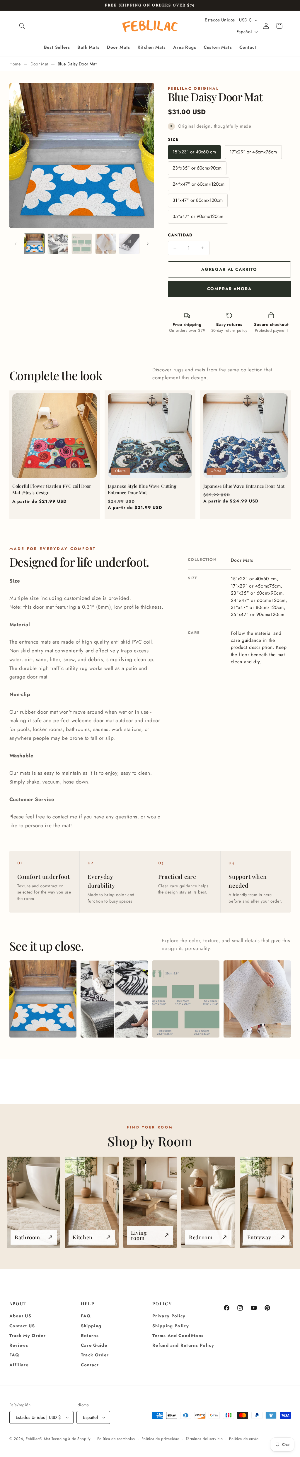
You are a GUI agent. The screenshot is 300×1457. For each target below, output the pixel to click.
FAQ (14, 1355)
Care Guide (94, 1345)
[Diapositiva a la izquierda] (15, 243)
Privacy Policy (169, 1316)
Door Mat (39, 64)
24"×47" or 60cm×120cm (198, 184)
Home (15, 64)
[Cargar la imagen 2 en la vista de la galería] (57, 243)
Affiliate (19, 1365)
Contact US (22, 1326)
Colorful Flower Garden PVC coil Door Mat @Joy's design (51, 489)
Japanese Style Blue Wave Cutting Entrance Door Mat (142, 489)
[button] (22, 26)
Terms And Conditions (178, 1335)
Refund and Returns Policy (183, 1345)
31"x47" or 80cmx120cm (198, 200)
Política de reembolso (116, 1438)
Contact (90, 1365)
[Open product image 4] (257, 999)
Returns (90, 1335)
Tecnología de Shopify (71, 1438)
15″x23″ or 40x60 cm (194, 151)
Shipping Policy (170, 1326)
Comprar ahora (229, 289)
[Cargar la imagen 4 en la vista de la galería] (105, 243)
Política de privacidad (161, 1438)
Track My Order (27, 1335)
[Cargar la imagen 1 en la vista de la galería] (34, 243)
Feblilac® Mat (38, 1438)
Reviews (18, 1345)
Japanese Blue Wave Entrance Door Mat (243, 486)
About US (20, 1316)
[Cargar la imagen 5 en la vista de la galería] (129, 243)
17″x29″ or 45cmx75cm (253, 151)
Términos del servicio (204, 1438)
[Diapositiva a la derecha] (147, 243)
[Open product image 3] (185, 999)
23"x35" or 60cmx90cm (197, 168)
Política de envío (244, 1438)
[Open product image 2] (114, 999)
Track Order (95, 1355)
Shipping (91, 1326)
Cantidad (180, 235)
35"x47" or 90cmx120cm (198, 216)
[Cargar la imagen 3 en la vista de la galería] (81, 243)
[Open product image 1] (42, 999)
